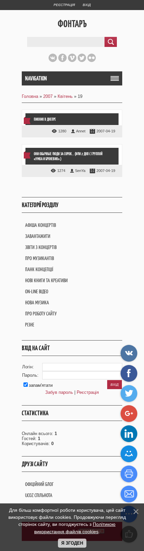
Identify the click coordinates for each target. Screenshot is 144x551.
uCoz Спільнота (38, 495)
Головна (30, 96)
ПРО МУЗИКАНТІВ (39, 258)
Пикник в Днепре (45, 119)
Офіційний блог (39, 484)
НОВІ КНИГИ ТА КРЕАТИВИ (46, 280)
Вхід (87, 5)
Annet (80, 131)
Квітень (65, 96)
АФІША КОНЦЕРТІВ (40, 225)
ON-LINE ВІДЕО (36, 291)
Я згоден (72, 543)
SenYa (80, 171)
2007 (48, 96)
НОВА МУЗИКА (37, 302)
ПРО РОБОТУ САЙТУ (41, 313)
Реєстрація (64, 5)
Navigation (36, 78)
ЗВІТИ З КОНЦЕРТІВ (41, 247)
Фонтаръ (72, 24)
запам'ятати (41, 385)
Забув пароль (59, 392)
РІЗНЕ (29, 324)
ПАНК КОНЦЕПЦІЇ (39, 269)
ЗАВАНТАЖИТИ (37, 236)
